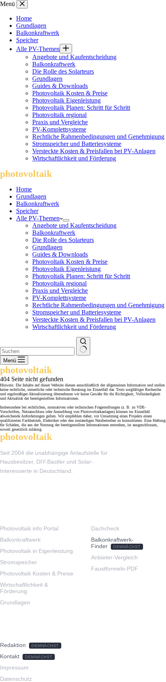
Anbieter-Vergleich (114, 557)
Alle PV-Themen (38, 218)
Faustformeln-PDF (114, 568)
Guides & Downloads (60, 254)
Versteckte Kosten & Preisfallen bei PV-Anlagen (94, 319)
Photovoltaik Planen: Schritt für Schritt (81, 276)
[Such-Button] (83, 346)
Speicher (27, 210)
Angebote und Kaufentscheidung (74, 225)
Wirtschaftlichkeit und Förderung (74, 326)
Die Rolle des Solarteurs (63, 239)
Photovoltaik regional (59, 283)
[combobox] (37, 351)
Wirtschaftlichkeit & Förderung (24, 587)
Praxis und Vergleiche (60, 290)
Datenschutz (16, 679)
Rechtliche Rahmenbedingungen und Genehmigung (98, 305)
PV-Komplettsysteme (59, 297)
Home (24, 189)
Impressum (14, 667)
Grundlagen (31, 196)
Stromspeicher (18, 562)
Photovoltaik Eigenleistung (66, 268)
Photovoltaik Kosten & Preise (70, 261)
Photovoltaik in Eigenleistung (36, 551)
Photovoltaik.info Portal (29, 528)
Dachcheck (105, 528)
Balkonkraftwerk (37, 203)
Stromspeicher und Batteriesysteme (76, 312)
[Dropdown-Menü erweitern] (66, 220)
